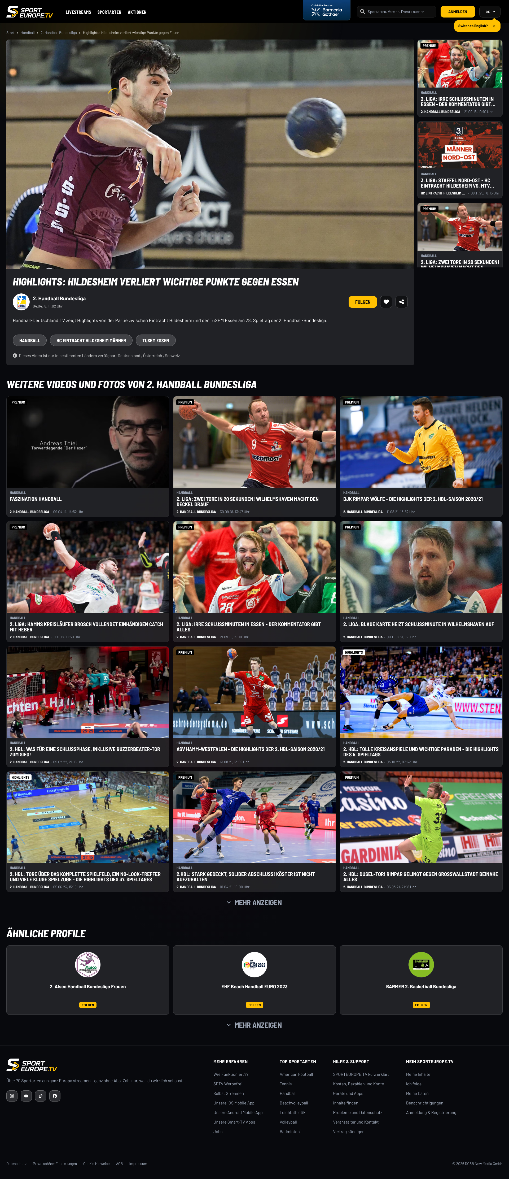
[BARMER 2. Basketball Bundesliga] (421, 964)
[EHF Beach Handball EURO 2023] (254, 964)
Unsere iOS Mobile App (233, 1103)
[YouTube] (26, 1096)
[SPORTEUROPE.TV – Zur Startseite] (29, 12)
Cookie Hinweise (96, 1163)
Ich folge (414, 1083)
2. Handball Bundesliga (59, 32)
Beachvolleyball (294, 1103)
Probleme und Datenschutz (358, 1112)
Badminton (290, 1131)
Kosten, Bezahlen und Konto (358, 1083)
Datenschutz (16, 1163)
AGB (119, 1163)
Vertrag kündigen (349, 1131)
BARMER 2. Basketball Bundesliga (421, 986)
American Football (296, 1074)
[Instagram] (11, 1096)
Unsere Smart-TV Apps (234, 1122)
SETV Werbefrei (227, 1083)
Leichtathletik (292, 1112)
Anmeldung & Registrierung (431, 1112)
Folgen (362, 302)
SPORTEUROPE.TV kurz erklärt (361, 1074)
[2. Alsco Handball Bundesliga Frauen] (87, 964)
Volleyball (288, 1122)
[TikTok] (40, 1096)
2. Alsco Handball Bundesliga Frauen (88, 986)
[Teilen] (402, 302)
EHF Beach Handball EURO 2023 (254, 986)
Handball (28, 32)
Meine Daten (417, 1093)
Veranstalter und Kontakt (356, 1122)
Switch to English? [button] (473, 23)
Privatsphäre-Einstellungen (55, 1163)
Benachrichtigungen (425, 1103)
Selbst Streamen (228, 1093)
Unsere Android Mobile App (238, 1112)
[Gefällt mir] (386, 302)
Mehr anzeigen (258, 902)
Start (10, 32)
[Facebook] (54, 1096)
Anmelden (457, 11)
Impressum (138, 1163)
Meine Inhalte (418, 1074)
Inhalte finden (345, 1103)
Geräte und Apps (348, 1093)
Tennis (286, 1083)
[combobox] (400, 11)
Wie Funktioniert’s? (230, 1074)
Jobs (217, 1131)
